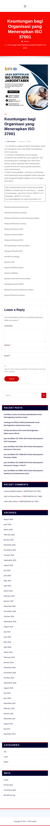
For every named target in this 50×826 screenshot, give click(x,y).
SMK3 (6, 762)
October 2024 (9, 616)
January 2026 (8, 540)
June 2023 (7, 698)
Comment (8, 326)
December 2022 (10, 703)
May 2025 (7, 580)
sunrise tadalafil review (12, 491)
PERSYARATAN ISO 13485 (32, 496)
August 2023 (8, 688)
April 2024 (7, 647)
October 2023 (9, 678)
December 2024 (10, 606)
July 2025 (7, 570)
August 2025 (8, 565)
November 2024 (10, 611)
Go (44, 395)
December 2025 (10, 545)
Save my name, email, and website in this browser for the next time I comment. (25, 370)
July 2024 (7, 632)
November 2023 (10, 672)
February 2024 (9, 657)
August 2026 (8, 519)
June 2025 (7, 575)
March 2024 (8, 652)
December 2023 (10, 667)
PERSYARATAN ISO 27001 (29, 501)
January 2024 (8, 662)
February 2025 (9, 596)
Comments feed (10, 790)
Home (26, 41)
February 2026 (9, 534)
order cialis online (10, 501)
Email (7, 355)
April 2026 (7, 524)
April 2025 (7, 586)
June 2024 (7, 637)
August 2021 (8, 724)
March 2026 (8, 529)
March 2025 (8, 591)
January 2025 (8, 601)
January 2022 (8, 713)
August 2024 (8, 626)
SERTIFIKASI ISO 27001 (32, 491)
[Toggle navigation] (25, 6)
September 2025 (10, 560)
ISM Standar (10, 141)
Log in (6, 780)
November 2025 (10, 550)
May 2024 (7, 642)
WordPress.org (9, 795)
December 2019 (10, 734)
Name (7, 345)
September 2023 (10, 683)
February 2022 (9, 708)
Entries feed (8, 785)
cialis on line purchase (12, 496)
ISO (5, 114)
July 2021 (7, 729)
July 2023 (7, 693)
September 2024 (10, 621)
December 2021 (10, 718)
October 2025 (9, 555)
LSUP (6, 757)
